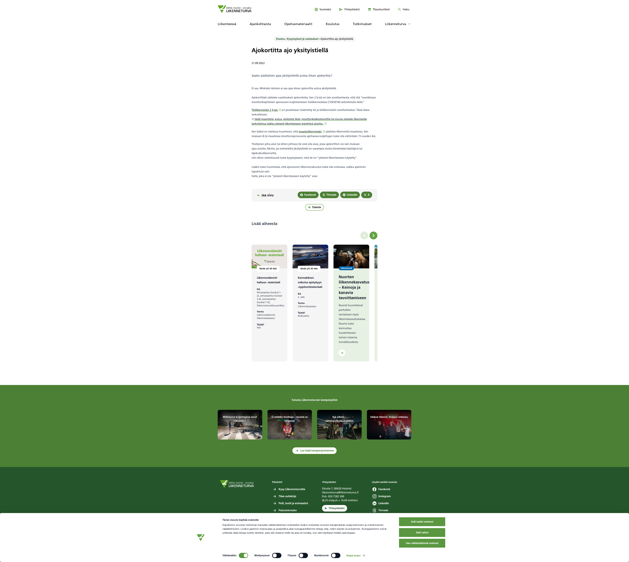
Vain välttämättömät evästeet (422, 543)
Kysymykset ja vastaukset (302, 38)
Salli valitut (422, 532)
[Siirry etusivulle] (235, 9)
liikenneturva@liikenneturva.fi (340, 492)
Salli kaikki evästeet (422, 521)
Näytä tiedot (353, 555)
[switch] (276, 555)
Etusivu (280, 38)
